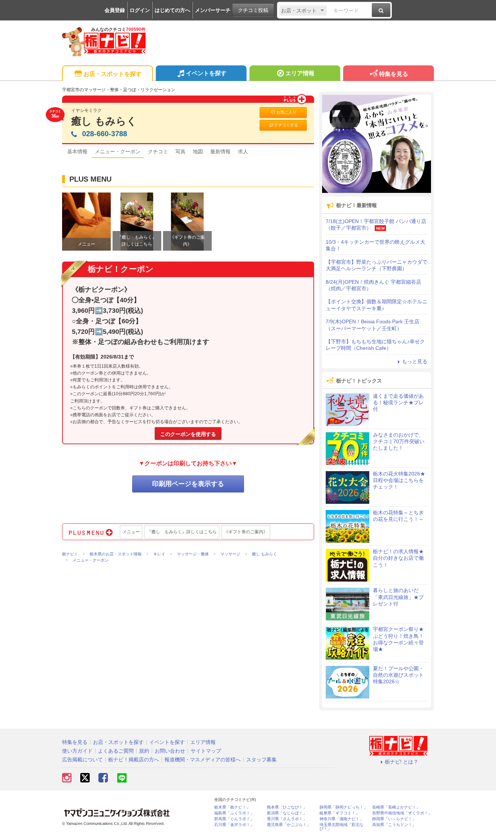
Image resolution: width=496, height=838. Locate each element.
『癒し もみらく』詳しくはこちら (182, 531)
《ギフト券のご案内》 (246, 531)
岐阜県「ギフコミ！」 (339, 813)
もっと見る (414, 361)
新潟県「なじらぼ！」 (287, 813)
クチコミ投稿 (253, 10)
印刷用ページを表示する (188, 483)
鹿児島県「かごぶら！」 (289, 825)
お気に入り (286, 112)
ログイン (140, 10)
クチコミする (286, 125)
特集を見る (393, 74)
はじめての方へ (172, 10)
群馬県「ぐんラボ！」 (234, 819)
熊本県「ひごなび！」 (287, 807)
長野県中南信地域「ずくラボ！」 (402, 813)
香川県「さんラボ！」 (287, 819)
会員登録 (115, 10)
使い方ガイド (77, 751)
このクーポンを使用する (188, 434)
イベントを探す (206, 73)
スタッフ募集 (261, 759)
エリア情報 (299, 73)
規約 (144, 751)
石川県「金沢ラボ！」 (234, 825)
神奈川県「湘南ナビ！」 (341, 819)
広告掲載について (82, 759)
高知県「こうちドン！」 (394, 825)
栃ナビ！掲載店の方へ (133, 759)
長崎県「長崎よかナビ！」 (396, 807)
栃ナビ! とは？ (401, 762)
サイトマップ (206, 751)
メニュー (131, 531)
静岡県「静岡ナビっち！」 (343, 807)
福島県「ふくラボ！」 (234, 813)
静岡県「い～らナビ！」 (394, 819)
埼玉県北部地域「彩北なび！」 (341, 827)
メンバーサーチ (213, 10)
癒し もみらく (104, 121)
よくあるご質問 (116, 751)
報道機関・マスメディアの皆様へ (202, 759)
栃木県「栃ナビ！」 (232, 807)
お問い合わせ (170, 751)
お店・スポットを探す (113, 74)
